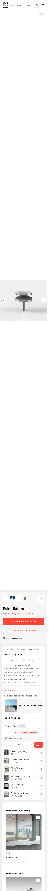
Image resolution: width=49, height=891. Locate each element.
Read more (9, 690)
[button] (22, 861)
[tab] (7, 732)
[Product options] (38, 817)
